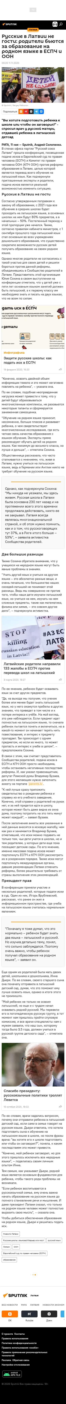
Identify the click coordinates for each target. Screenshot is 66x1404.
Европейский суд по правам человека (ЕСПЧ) (24, 1253)
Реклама (6, 1360)
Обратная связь (20, 1360)
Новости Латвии (10, 1234)
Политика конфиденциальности (19, 1343)
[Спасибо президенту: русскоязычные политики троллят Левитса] (33, 1064)
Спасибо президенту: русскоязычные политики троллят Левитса (33, 1095)
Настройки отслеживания (16, 1364)
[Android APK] (12, 1374)
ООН (16, 1247)
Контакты (19, 1333)
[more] (60, 369)
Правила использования (15, 1338)
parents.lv (35, 784)
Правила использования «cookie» (20, 1347)
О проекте (7, 1333)
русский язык (54, 1240)
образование (9, 1259)
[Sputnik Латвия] (10, 25)
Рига (24, 1304)
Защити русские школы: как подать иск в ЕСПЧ (28, 360)
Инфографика (14, 353)
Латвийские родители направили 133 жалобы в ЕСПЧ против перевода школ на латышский (32, 668)
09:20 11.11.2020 (10, 63)
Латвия (6, 1247)
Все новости (10, 1304)
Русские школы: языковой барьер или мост (23, 1240)
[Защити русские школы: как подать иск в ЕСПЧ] (33, 327)
